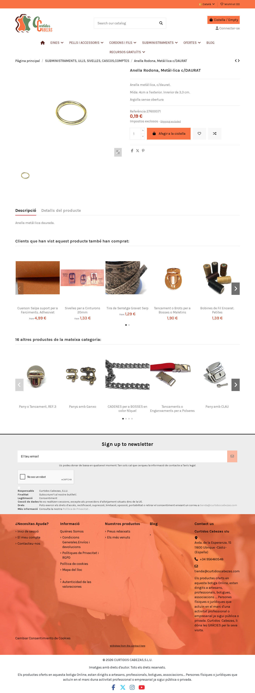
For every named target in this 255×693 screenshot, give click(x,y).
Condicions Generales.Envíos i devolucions (76, 542)
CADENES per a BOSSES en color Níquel (127, 408)
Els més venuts (118, 537)
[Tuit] (137, 151)
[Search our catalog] (161, 23)
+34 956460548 (211, 559)
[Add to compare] (214, 134)
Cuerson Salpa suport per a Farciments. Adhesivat (37, 310)
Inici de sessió (28, 531)
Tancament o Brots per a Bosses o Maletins (172, 310)
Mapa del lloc (72, 570)
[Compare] (36, 304)
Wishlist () (232, 4)
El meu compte (29, 537)
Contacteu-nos (29, 543)
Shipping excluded (170, 121)
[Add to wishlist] (199, 134)
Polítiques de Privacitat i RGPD (80, 555)
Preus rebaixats (118, 531)
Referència (138, 111)
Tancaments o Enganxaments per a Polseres (172, 408)
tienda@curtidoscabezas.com (218, 505)
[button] (86, 42)
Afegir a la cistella (172, 134)
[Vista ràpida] (43, 304)
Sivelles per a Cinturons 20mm (82, 310)
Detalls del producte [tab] (61, 210)
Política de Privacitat (76, 509)
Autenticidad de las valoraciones (76, 584)
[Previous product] (236, 61)
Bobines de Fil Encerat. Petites (217, 310)
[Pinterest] (143, 151)
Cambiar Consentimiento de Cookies (43, 638)
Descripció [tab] (25, 210)
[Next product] (239, 61)
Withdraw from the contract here (127, 645)
